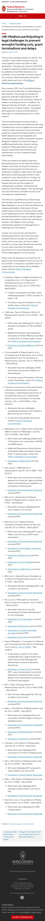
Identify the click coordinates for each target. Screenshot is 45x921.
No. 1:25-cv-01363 (22, 647)
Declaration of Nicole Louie (19, 555)
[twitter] (22, 897)
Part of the (22, 871)
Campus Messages (15, 824)
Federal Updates (28, 824)
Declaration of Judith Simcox (20, 569)
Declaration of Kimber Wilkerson (21, 345)
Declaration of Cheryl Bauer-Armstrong (24, 548)
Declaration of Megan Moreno (20, 732)
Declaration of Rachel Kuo (18, 626)
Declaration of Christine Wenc (20, 619)
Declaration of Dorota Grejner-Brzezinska (25, 490)
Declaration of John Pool (18, 739)
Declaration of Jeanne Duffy (20, 669)
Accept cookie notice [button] (22, 917)
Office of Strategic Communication (26, 341)
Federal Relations (16, 7)
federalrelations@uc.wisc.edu (24, 893)
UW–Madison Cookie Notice (31, 912)
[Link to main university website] (22, 865)
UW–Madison (14, 2)
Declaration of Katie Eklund (19, 461)
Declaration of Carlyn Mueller (20, 562)
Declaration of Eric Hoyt (18, 637)
